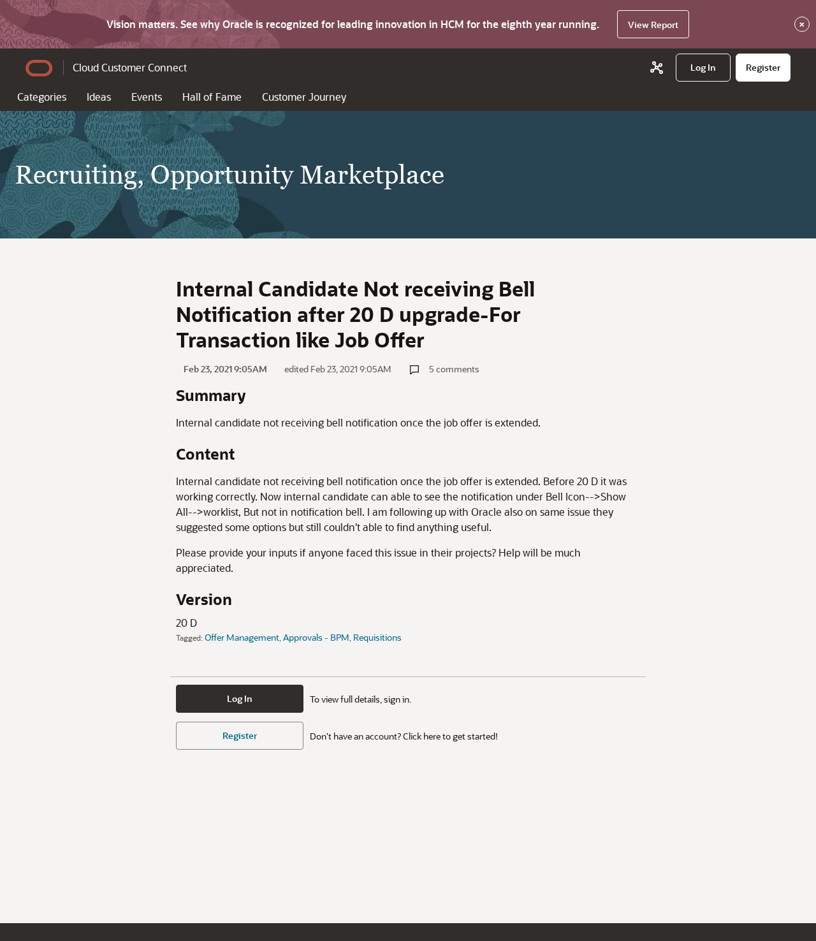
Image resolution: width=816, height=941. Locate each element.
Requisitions (377, 637)
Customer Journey (304, 96)
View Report (653, 24)
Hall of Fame (212, 96)
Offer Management (242, 637)
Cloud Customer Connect (130, 67)
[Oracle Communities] (656, 67)
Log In (239, 698)
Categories (41, 96)
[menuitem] (703, 68)
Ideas (99, 96)
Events (146, 96)
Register (239, 735)
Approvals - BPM (316, 637)
